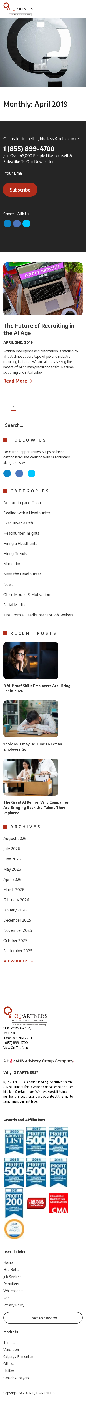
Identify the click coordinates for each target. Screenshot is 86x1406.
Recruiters (11, 1284)
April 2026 (12, 879)
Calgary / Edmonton (18, 1356)
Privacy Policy (13, 1305)
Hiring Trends (15, 553)
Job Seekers (12, 1276)
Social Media (14, 604)
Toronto (9, 1342)
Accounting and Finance (24, 502)
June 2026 (12, 858)
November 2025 (17, 930)
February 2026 (16, 899)
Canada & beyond (16, 1378)
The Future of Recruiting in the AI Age (39, 329)
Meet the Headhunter (22, 573)
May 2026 (12, 869)
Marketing (12, 563)
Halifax (8, 1371)
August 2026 (14, 838)
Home (8, 1262)
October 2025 (15, 940)
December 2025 (17, 919)
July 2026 (11, 848)
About (8, 1298)
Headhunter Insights (21, 533)
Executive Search (18, 522)
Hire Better (12, 1269)
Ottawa (9, 1363)
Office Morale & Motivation (26, 594)
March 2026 (13, 889)
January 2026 (15, 909)
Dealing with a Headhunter (26, 512)
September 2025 (17, 950)
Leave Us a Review (43, 1318)
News (8, 584)
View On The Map (15, 1047)
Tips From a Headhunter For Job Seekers (38, 614)
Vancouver (11, 1349)
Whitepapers (13, 1291)
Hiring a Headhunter (21, 543)
